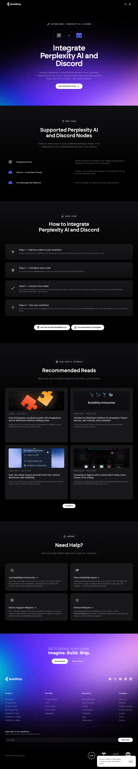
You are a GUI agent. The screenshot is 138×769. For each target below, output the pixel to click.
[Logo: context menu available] (14, 4)
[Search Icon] (125, 4)
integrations (57, 24)
